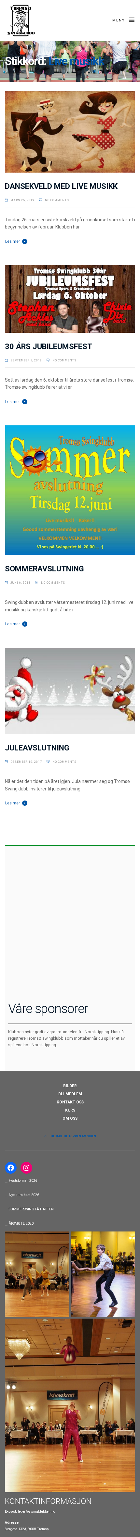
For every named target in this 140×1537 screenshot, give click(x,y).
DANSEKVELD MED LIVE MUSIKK (61, 186)
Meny (119, 20)
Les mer (12, 241)
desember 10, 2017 (26, 761)
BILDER (70, 1086)
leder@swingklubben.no (36, 1511)
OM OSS (70, 1118)
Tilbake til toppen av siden (72, 1136)
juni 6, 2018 (20, 582)
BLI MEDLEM (70, 1094)
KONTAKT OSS (70, 1102)
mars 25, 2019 (22, 200)
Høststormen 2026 (23, 1181)
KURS (70, 1110)
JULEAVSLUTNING (37, 747)
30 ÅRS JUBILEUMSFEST (48, 346)
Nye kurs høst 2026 (24, 1195)
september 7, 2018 (26, 360)
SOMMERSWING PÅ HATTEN (31, 1209)
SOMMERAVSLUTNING (44, 568)
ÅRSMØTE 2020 (21, 1223)
